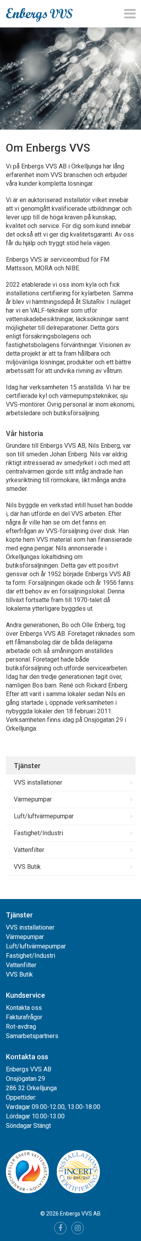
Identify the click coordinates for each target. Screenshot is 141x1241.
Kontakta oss (24, 1007)
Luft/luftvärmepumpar (44, 816)
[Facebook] (60, 1228)
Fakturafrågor (24, 1017)
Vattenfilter (29, 850)
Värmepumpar (33, 799)
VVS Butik (27, 866)
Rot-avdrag (21, 1026)
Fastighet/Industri (38, 833)
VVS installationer (38, 782)
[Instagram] (77, 1228)
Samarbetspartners (32, 1036)
